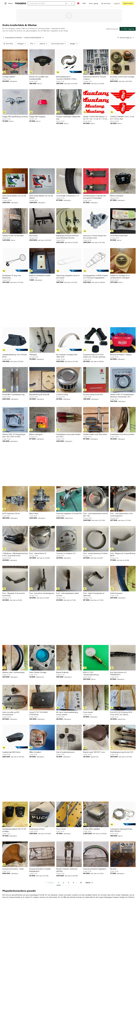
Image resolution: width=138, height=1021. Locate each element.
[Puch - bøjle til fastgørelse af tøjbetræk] (96, 578)
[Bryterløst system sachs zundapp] (123, 62)
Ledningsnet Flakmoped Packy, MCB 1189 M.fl (121, 830)
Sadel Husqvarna (116, 593)
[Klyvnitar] (123, 854)
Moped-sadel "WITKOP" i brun (94, 752)
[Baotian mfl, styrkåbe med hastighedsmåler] (42, 62)
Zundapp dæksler (8, 77)
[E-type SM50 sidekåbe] (96, 814)
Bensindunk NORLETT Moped (120, 355)
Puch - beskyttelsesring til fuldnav (95, 553)
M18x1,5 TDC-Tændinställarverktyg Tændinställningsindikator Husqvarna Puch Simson (92, 673)
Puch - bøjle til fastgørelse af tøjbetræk (93, 594)
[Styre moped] (96, 697)
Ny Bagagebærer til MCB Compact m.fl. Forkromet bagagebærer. (95, 277)
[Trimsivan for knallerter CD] (69, 538)
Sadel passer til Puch (36, 829)
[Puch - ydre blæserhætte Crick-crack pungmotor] (123, 499)
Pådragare (33, 355)
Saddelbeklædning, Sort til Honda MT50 (14, 356)
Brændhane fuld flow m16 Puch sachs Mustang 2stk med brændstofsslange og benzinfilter (68, 237)
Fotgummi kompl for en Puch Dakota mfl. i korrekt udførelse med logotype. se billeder (94, 356)
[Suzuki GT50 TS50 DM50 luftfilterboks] (42, 697)
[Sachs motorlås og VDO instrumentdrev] (15, 697)
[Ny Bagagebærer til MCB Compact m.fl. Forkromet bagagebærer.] (96, 261)
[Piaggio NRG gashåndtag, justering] (15, 102)
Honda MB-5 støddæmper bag (13, 394)
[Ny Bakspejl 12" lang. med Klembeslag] (15, 261)
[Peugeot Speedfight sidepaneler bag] (69, 102)
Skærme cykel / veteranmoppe (13, 672)
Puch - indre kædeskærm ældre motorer (67, 594)
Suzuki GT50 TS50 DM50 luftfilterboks (38, 713)
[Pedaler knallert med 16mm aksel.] (96, 419)
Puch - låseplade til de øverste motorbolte (13, 594)
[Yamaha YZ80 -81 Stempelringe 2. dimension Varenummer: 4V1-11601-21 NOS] (123, 380)
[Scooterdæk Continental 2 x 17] (69, 181)
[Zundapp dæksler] (15, 62)
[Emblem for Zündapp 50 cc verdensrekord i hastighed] (123, 261)
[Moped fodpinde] (69, 657)
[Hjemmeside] (20, 3)
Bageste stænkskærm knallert (40, 275)
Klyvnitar (113, 869)
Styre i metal (60, 829)
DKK (84, 3)
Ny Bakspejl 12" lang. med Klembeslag (11, 277)
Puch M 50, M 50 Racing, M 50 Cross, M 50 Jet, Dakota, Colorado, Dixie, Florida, (121, 713)
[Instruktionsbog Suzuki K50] (96, 380)
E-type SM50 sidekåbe (91, 829)
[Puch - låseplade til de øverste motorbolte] (15, 578)
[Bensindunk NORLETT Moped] (123, 340)
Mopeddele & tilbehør (13, 37)
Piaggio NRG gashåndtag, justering (15, 116)
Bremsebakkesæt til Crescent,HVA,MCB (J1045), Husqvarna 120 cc (66, 78)
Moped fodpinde (62, 672)
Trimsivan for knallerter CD (65, 553)
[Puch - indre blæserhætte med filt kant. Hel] (96, 499)
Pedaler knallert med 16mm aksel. (95, 434)
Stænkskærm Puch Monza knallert (122, 434)
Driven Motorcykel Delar (119, 235)
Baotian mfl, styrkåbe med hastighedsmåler (38, 78)
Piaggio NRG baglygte (37, 116)
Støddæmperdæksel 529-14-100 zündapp (14, 830)
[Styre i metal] (69, 814)
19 (81, 883)
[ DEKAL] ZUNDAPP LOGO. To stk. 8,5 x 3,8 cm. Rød (122, 118)
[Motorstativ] (42, 221)
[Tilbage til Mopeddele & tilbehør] (3, 37)
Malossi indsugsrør (116, 196)
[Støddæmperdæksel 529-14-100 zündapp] (15, 814)
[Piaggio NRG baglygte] (42, 102)
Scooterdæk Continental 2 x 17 (67, 196)
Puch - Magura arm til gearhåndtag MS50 (122, 554)
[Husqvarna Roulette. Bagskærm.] (96, 854)
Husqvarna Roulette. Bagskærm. (94, 869)
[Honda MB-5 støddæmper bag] (15, 380)
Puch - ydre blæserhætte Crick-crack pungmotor (121, 515)
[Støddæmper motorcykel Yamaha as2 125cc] (69, 419)
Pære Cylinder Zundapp (37, 672)
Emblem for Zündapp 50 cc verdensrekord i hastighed (120, 277)
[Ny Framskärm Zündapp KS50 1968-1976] (69, 340)
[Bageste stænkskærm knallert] (42, 261)
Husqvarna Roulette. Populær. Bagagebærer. (40, 870)
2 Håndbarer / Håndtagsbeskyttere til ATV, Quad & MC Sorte (15, 554)
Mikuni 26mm (33, 513)
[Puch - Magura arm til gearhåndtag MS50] (123, 538)
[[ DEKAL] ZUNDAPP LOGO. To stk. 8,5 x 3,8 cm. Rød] (123, 102)
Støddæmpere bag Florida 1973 (121, 752)
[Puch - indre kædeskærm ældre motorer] (69, 578)
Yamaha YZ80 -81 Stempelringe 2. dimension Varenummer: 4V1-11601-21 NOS (122, 396)
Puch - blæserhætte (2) (37, 553)
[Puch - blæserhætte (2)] (42, 538)
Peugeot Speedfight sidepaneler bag (68, 118)
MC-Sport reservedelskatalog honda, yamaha (67, 713)
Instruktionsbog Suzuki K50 (93, 394)
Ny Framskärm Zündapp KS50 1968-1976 (66, 356)
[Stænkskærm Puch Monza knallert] (123, 419)
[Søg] (66, 3)
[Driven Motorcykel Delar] (123, 221)
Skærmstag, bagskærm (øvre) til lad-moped (67, 277)
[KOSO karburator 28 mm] (15, 499)
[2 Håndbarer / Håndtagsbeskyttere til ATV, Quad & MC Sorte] (15, 538)
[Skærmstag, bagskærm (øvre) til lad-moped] (69, 261)
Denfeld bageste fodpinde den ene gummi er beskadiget (94, 197)
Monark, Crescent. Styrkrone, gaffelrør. (67, 870)
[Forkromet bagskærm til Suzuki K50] (69, 499)
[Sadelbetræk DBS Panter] (15, 737)
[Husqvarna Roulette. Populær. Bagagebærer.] (42, 854)
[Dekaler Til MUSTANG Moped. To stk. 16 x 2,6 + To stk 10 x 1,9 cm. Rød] (96, 102)
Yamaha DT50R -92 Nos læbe (13, 235)
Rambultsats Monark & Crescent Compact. (94, 78)
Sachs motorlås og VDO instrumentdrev (10, 713)
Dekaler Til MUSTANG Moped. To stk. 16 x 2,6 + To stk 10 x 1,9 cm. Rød (95, 118)
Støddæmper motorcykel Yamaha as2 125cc (68, 435)
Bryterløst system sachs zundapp (122, 77)
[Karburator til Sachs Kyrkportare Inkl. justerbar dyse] (96, 221)
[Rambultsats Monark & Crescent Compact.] (96, 62)
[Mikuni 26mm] (42, 499)
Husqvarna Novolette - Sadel (13, 869)
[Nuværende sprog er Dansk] (78, 3)
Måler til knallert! (35, 752)
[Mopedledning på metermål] (42, 380)
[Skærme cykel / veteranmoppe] (15, 657)
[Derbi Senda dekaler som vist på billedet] (15, 181)
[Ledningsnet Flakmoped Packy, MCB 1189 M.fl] (123, 814)
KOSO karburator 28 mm (11, 513)
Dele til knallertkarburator (65, 752)
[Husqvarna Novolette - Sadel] (15, 854)
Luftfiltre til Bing (62, 394)
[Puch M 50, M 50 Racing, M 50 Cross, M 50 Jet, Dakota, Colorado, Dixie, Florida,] (123, 697)
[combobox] (48, 3)
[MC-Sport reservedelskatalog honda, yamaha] (69, 697)
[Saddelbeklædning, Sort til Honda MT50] (15, 340)
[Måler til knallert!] (42, 737)
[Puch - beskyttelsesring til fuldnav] (96, 538)
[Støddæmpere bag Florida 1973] (123, 737)
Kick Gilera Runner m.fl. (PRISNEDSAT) (118, 673)
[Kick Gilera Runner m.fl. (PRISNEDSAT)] (123, 657)
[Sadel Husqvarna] (123, 578)
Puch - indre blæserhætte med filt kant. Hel (95, 515)
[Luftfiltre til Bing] (69, 380)
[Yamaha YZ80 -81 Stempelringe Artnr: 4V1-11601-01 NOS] (15, 419)
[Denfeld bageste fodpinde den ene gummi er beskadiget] (96, 181)
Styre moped (88, 712)
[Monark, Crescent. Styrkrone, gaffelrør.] (69, 854)
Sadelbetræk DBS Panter (11, 752)
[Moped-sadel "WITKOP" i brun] (96, 737)
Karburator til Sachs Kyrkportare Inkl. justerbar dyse (94, 237)
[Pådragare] (42, 340)
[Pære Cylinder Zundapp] (42, 657)
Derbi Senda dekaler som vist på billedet (14, 197)
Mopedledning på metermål (39, 394)
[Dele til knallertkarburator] (69, 737)
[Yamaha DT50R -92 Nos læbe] (15, 221)
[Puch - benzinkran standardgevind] (42, 578)
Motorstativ (33, 235)
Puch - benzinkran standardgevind (41, 593)
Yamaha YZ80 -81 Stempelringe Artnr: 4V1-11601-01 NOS (13, 435)
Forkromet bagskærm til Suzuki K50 (69, 513)
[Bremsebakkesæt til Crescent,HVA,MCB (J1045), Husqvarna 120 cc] (69, 62)
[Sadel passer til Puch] (42, 814)
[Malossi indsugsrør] (123, 181)
